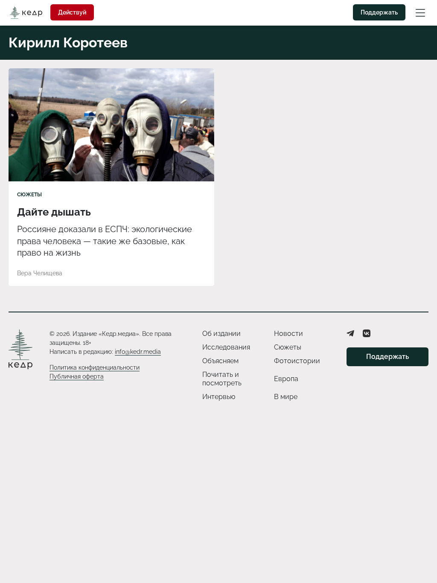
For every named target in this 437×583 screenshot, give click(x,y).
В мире (285, 397)
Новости (288, 333)
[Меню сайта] (420, 12)
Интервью (218, 397)
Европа (286, 379)
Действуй (72, 12)
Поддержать (379, 12)
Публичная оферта (77, 376)
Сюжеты (29, 195)
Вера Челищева (39, 273)
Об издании (221, 333)
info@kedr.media (138, 351)
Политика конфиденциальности (95, 367)
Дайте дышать (54, 212)
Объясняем (220, 361)
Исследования (226, 347)
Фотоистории (297, 361)
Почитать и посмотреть (222, 378)
